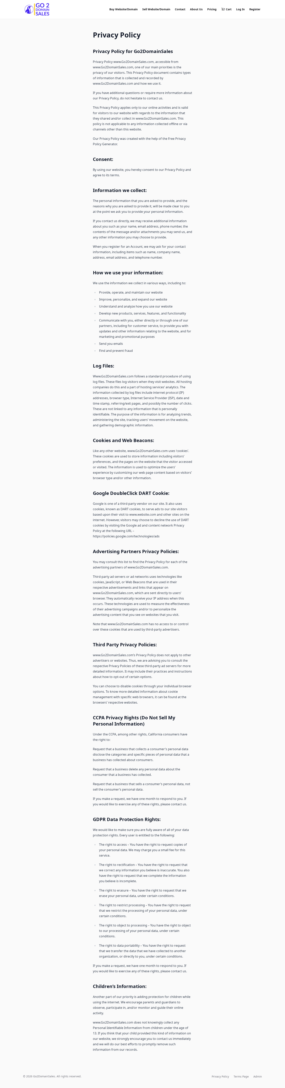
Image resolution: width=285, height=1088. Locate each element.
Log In (240, 9)
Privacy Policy (220, 1076)
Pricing (212, 9)
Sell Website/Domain (156, 9)
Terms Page (241, 1076)
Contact (180, 9)
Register (254, 9)
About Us (196, 9)
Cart (228, 9)
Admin (257, 1076)
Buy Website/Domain (123, 9)
